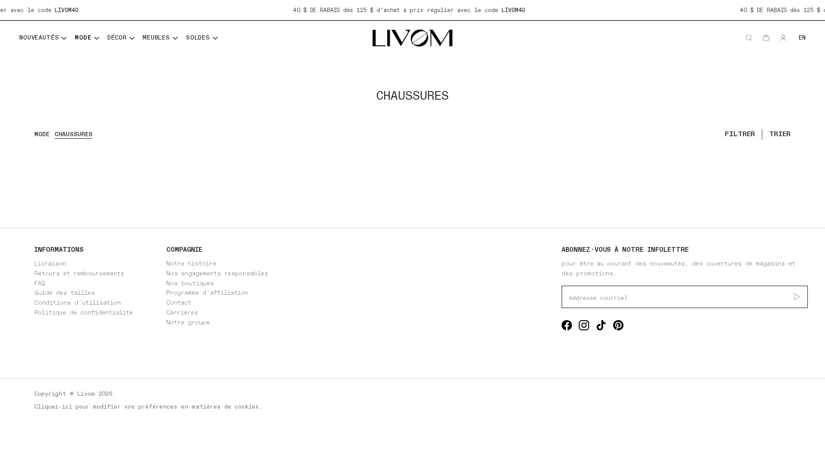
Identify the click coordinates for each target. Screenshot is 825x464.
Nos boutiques (190, 283)
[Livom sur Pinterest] (618, 327)
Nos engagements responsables (217, 273)
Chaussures (73, 134)
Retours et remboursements (79, 273)
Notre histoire (191, 263)
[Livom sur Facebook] (567, 327)
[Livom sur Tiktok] (601, 327)
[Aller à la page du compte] (783, 38)
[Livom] (412, 38)
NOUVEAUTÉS (39, 38)
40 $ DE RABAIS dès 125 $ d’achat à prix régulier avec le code (406, 10)
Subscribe (797, 297)
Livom (86, 394)
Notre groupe (188, 322)
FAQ (39, 283)
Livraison (50, 263)
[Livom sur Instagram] (584, 327)
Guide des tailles (64, 293)
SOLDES (198, 38)
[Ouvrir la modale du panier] (766, 38)
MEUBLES (156, 38)
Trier (780, 134)
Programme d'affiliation (207, 293)
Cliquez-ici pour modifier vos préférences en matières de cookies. (148, 407)
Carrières (182, 312)
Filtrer (740, 134)
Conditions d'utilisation (77, 303)
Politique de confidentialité (83, 312)
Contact (178, 303)
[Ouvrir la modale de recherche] (749, 38)
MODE (83, 38)
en (802, 38)
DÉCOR (117, 38)
